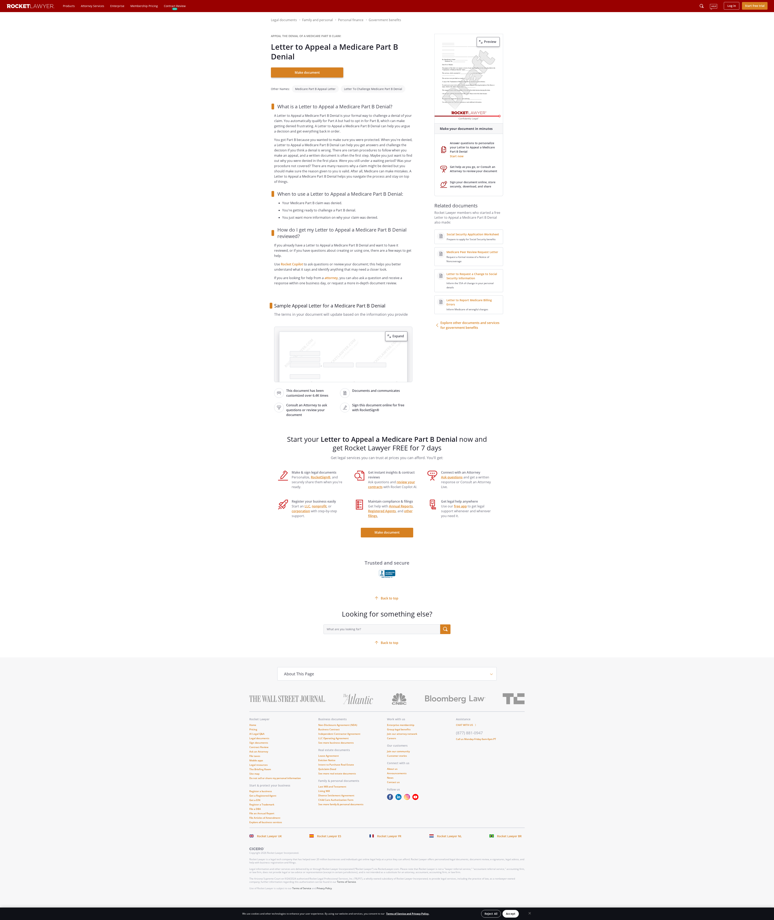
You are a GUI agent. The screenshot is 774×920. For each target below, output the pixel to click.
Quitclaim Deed (327, 769)
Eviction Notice (326, 760)
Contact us (393, 782)
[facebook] (391, 799)
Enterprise (117, 6)
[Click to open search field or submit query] (701, 6)
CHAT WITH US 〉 (466, 725)
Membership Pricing (144, 6)
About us (392, 769)
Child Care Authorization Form (335, 800)
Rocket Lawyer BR (509, 836)
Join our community (398, 751)
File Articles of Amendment (264, 818)
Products (69, 6)
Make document (307, 72)
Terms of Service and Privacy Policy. (407, 913)
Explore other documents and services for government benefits (469, 325)
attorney (331, 278)
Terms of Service (346, 882)
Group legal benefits (399, 729)
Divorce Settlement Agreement (336, 795)
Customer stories (397, 756)
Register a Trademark (261, 804)
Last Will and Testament (332, 786)
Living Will (324, 791)
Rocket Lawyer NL (449, 836)
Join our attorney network (402, 734)
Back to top (389, 643)
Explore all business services (265, 822)
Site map (254, 773)
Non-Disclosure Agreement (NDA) (337, 725)
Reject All (491, 914)
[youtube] (416, 799)
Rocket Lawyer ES (329, 836)
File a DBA (255, 809)
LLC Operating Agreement (333, 738)
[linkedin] (399, 799)
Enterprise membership (400, 725)
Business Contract (329, 729)
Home (252, 725)
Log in (731, 6)
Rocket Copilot (292, 264)
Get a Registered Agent (262, 795)
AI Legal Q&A (256, 734)
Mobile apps (256, 760)
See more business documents (336, 742)
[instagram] (408, 799)
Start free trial (755, 6)
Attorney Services (92, 6)
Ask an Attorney (258, 751)
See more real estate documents (337, 773)
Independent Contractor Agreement (339, 734)
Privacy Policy (324, 888)
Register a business (260, 791)
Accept (510, 914)
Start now (456, 156)
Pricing (253, 729)
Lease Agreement (328, 756)
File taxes (254, 756)
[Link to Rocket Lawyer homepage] (30, 6)
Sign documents (258, 742)
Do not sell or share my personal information (275, 778)
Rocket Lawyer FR (389, 836)
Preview (490, 41)
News (390, 777)
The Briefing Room (260, 769)
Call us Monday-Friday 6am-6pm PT (476, 739)
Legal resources (258, 765)
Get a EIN (254, 800)
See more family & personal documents (340, 804)
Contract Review (175, 6)
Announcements (397, 773)
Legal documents (259, 738)
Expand (398, 336)
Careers (391, 738)
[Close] (529, 913)
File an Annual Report (261, 813)
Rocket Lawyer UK (269, 836)
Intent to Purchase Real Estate (336, 764)
